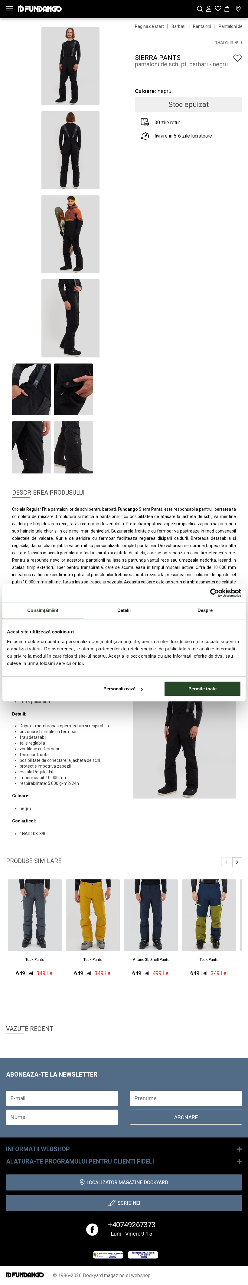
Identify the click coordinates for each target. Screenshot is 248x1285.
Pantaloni (202, 26)
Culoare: (145, 91)
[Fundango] (40, 7)
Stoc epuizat (188, 104)
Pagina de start (149, 26)
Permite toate (202, 688)
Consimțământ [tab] (42, 610)
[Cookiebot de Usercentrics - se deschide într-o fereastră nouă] (214, 592)
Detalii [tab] (124, 610)
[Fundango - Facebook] (92, 1229)
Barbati (178, 26)
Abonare (186, 1117)
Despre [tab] (205, 610)
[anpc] (108, 1254)
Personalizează (119, 688)
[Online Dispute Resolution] (143, 1254)
